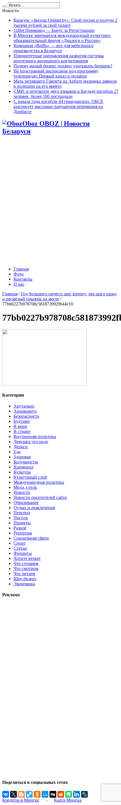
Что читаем (24, 573)
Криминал (23, 467)
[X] (13, 794)
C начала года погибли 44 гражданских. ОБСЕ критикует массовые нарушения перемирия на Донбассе (58, 106)
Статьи (20, 548)
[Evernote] (68, 794)
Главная (21, 269)
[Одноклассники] (37, 794)
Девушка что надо (31, 441)
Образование (26, 502)
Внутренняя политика (35, 436)
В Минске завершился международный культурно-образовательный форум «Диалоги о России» (62, 38)
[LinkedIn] (76, 794)
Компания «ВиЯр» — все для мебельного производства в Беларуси (53, 48)
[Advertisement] (60, 201)
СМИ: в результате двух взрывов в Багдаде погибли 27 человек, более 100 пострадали (66, 94)
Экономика (24, 583)
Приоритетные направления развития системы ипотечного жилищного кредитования (59, 58)
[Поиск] (4, 6)
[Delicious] (29, 794)
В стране (22, 431)
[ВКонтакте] (5, 794)
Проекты (22, 522)
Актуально (24, 406)
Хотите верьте (27, 558)
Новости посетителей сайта (40, 497)
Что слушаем (26, 563)
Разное (20, 527)
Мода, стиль (25, 487)
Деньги (21, 446)
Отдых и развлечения (34, 507)
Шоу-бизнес (25, 578)
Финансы (23, 553)
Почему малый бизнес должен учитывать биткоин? (63, 65)
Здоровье (22, 456)
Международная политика (39, 482)
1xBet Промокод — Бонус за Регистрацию (54, 30)
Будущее (22, 421)
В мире (20, 426)
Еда (17, 451)
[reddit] (60, 794)
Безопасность (26, 416)
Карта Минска (68, 800)
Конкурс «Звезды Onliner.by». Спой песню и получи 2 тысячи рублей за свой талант (65, 23)
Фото (19, 274)
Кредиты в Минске (20, 800)
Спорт (20, 543)
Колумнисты (26, 461)
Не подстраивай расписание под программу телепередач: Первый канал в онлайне (56, 73)
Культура (22, 472)
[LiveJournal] (84, 794)
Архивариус (25, 411)
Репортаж (23, 533)
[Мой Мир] (45, 794)
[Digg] (53, 794)
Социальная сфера (31, 538)
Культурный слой (30, 477)
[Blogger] (21, 794)
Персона (22, 512)
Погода (21, 517)
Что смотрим (26, 568)
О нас (19, 284)
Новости (22, 492)
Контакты (23, 279)
